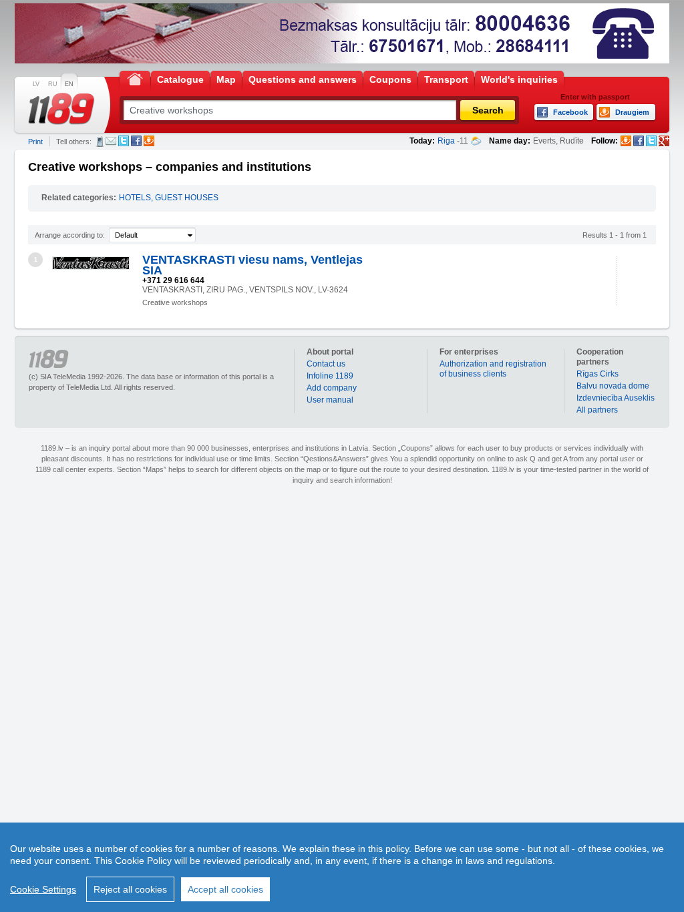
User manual (330, 400)
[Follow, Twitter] (651, 141)
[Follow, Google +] (664, 141)
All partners (597, 410)
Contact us (326, 364)
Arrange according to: (70, 235)
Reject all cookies (130, 889)
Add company (332, 388)
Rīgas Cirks (597, 374)
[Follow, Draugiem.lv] (626, 141)
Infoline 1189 (330, 376)
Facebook (136, 141)
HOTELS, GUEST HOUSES (168, 197)
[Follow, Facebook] (638, 141)
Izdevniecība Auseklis (615, 398)
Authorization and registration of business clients (493, 369)
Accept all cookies (225, 889)
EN (69, 84)
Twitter (123, 141)
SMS (100, 141)
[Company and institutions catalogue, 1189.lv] (61, 109)
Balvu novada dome (612, 386)
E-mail (111, 141)
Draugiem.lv (149, 141)
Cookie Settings (43, 889)
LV (36, 84)
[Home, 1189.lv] (135, 78)
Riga (446, 141)
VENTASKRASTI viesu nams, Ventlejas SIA (252, 265)
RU (52, 84)
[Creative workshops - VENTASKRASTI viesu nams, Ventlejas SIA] (91, 263)
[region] (342, 867)
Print (35, 142)
